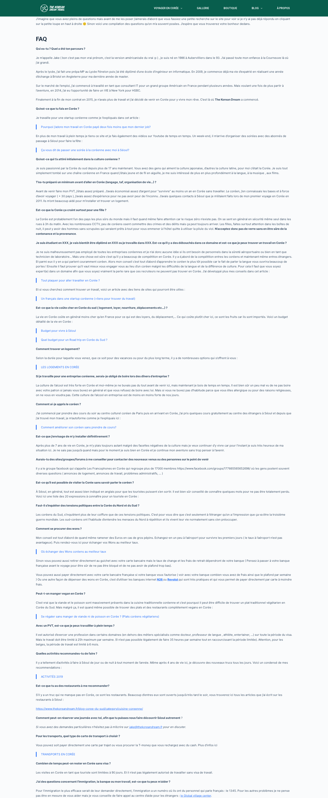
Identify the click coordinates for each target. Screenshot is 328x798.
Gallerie (203, 8)
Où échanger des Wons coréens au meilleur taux (73, 551)
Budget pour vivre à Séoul (58, 330)
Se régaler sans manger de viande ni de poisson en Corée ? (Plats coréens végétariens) (100, 616)
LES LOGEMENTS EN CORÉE (60, 367)
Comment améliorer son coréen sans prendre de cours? (78, 427)
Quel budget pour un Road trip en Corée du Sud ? (74, 340)
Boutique (230, 8)
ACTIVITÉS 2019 (52, 676)
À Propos (283, 8)
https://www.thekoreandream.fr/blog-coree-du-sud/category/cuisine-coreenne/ (89, 709)
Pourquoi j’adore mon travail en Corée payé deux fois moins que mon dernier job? (96, 127)
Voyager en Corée (166, 8)
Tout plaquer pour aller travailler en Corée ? (70, 280)
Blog (255, 8)
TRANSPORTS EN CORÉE (58, 754)
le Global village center (196, 795)
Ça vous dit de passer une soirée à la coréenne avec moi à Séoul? (85, 150)
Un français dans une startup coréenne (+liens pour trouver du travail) (88, 298)
